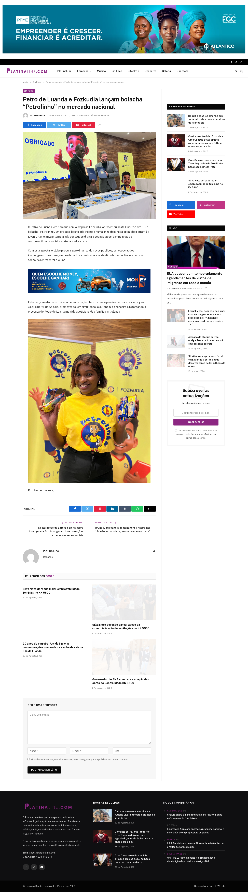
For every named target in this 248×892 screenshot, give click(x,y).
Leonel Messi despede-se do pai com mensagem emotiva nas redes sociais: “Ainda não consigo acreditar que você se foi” (206, 318)
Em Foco (117, 71)
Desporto (150, 71)
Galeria (166, 71)
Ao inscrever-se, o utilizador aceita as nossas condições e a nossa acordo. (196, 434)
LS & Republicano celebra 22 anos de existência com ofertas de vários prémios (195, 845)
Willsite (221, 886)
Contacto (182, 71)
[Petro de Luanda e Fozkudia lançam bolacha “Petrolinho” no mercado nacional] (89, 175)
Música (101, 71)
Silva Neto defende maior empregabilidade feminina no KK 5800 (51, 590)
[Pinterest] (11, 261)
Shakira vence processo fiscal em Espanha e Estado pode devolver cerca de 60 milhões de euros (206, 361)
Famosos (82, 71)
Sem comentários (80, 115)
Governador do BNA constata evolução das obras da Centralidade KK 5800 (120, 681)
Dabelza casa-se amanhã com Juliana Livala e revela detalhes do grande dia (206, 119)
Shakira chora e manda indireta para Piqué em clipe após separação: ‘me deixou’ (194, 816)
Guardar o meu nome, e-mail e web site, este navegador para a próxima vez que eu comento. (80, 759)
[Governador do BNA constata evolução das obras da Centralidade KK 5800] (124, 657)
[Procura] (241, 71)
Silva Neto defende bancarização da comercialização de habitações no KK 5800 (120, 626)
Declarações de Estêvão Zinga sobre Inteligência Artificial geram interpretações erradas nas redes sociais (56, 531)
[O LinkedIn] (11, 253)
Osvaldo (175, 288)
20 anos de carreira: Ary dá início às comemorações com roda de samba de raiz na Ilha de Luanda (53, 647)
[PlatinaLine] (27, 71)
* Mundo (172, 267)
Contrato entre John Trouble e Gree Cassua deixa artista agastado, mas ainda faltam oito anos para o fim (205, 141)
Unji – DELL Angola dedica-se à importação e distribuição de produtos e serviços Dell (191, 859)
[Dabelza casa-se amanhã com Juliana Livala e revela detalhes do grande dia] (176, 120)
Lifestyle (133, 71)
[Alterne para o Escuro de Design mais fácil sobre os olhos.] (236, 71)
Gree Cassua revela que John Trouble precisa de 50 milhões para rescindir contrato (205, 163)
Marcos (171, 839)
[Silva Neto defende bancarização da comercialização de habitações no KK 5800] (124, 602)
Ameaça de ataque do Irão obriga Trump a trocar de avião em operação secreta (206, 340)
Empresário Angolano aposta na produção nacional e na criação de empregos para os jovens (195, 831)
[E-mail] (11, 270)
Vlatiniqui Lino (174, 811)
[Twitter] (11, 244)
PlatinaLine (64, 71)
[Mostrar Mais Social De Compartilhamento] (99, 125)
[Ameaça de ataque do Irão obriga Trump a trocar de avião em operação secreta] (176, 341)
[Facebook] (11, 236)
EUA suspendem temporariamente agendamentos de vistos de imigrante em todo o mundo (194, 278)
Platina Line (39, 115)
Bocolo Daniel (174, 854)
